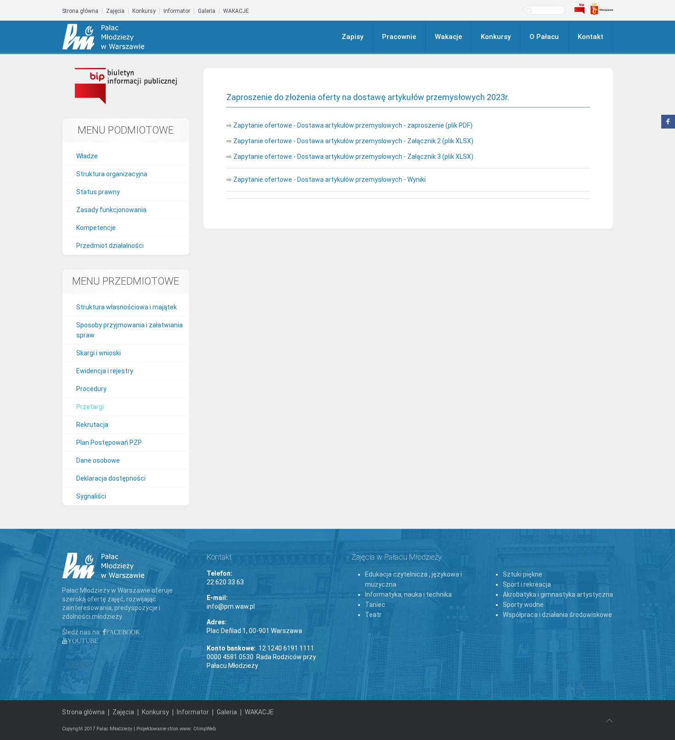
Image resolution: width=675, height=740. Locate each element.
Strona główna (80, 11)
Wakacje (448, 37)
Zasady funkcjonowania (111, 209)
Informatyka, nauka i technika (408, 594)
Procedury (91, 388)
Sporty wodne (523, 604)
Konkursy (144, 11)
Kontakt (590, 37)
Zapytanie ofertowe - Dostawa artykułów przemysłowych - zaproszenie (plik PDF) (352, 125)
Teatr (373, 614)
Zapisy (352, 37)
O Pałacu (544, 37)
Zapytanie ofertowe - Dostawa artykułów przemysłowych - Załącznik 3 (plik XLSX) (353, 156)
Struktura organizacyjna (111, 174)
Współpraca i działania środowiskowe (557, 614)
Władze (87, 156)
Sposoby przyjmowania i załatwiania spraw (129, 330)
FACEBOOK (123, 632)
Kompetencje (96, 227)
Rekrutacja (92, 424)
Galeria (206, 11)
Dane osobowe (98, 460)
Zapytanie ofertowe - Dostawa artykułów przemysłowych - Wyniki (329, 179)
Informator (176, 11)
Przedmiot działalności (110, 245)
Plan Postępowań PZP (109, 442)
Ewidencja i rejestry (104, 371)
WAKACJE (236, 11)
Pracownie (399, 37)
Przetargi (90, 406)
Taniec (375, 604)
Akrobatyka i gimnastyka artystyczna (558, 594)
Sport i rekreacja (527, 584)
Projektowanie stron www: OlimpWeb (176, 729)
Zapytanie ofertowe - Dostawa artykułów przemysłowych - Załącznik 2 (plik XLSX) (353, 141)
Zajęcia (115, 11)
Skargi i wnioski (98, 353)
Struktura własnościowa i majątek (126, 307)
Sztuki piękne (522, 574)
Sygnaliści (91, 496)
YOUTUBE (83, 641)
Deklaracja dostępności (111, 478)
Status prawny (98, 192)
